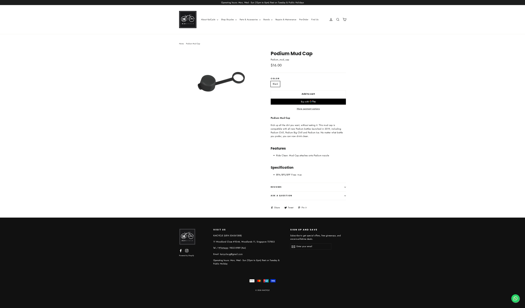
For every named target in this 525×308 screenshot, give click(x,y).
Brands (266, 19)
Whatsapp (223, 247)
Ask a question (281, 195)
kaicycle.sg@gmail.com (231, 254)
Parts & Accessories (249, 19)
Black (275, 84)
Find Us (314, 19)
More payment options (308, 108)
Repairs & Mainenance (285, 19)
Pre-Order (303, 19)
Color (275, 79)
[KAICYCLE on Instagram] (186, 250)
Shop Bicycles (228, 19)
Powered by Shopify (186, 255)
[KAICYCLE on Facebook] (180, 250)
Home (181, 43)
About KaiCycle (208, 19)
